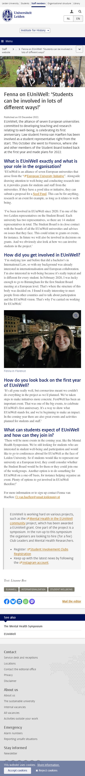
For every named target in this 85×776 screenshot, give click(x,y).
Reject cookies (48, 770)
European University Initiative (45, 176)
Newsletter (10, 753)
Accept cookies (17, 770)
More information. (48, 765)
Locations (10, 663)
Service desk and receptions (21, 658)
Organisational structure (59, 3)
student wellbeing (61, 589)
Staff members (38, 3)
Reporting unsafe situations (20, 739)
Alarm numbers (13, 733)
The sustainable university (19, 701)
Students (25, 3)
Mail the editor (71, 601)
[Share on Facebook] (6, 601)
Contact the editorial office (20, 669)
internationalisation (33, 589)
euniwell (11, 589)
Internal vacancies (15, 707)
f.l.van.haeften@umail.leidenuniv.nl (37, 497)
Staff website (6, 51)
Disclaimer (10, 681)
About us (9, 695)
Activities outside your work (21, 719)
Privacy (8, 675)
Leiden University (10, 3)
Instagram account (35, 563)
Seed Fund (39, 194)
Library (76, 3)
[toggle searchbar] (80, 11)
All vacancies (11, 713)
